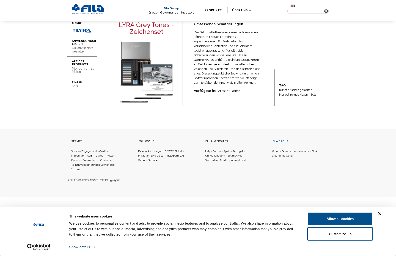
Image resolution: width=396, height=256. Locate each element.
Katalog (98, 155)
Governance (169, 12)
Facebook (143, 151)
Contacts (105, 160)
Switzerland (212, 160)
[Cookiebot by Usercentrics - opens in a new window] (39, 247)
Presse (109, 155)
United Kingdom (215, 155)
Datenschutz (90, 160)
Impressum (78, 155)
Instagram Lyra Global (151, 155)
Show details (79, 247)
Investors (187, 12)
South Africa (235, 155)
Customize (337, 234)
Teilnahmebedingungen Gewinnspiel (93, 164)
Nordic (224, 160)
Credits (103, 151)
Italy (207, 151)
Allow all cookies (340, 219)
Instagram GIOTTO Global (167, 151)
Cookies (75, 169)
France (217, 151)
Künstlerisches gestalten (295, 90)
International (238, 160)
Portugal (238, 151)
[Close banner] (379, 213)
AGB (89, 155)
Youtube (153, 160)
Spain (226, 151)
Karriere (75, 160)
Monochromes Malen (293, 94)
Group (153, 12)
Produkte (213, 10)
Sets (313, 94)
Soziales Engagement (84, 151)
